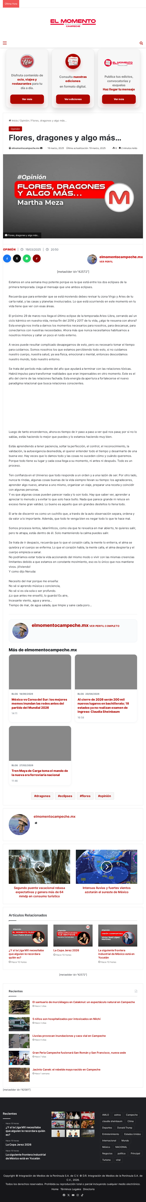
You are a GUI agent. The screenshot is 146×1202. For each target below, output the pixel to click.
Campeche (132, 1114)
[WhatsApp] (27, 258)
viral (118, 1159)
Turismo (106, 1159)
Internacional (109, 1140)
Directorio (89, 1189)
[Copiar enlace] (37, 258)
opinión (105, 796)
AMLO (105, 1114)
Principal (135, 1153)
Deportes (107, 1127)
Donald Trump (124, 1127)
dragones (43, 796)
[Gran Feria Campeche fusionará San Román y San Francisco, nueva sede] (19, 1058)
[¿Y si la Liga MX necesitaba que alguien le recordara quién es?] (28, 936)
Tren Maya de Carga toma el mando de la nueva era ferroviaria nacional (40, 773)
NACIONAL (121, 1147)
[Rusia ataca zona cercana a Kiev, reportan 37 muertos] (87, 1133)
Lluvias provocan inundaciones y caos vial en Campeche (69, 1035)
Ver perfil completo (104, 625)
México (106, 1147)
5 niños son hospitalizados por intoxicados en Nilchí (67, 1018)
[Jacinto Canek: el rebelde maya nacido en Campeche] (19, 1075)
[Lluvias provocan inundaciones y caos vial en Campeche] (19, 1041)
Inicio (14, 120)
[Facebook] (7, 258)
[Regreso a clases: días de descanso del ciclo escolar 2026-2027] (58, 1115)
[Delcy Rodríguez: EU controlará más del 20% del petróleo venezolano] (58, 1124)
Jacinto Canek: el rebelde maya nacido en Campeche (66, 1069)
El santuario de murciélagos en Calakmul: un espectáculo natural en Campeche (84, 1002)
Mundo (125, 1140)
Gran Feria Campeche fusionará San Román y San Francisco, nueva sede (79, 1052)
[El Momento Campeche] (73, 23)
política (121, 1153)
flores (86, 796)
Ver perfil (106, 261)
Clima (131, 1121)
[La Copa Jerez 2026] (72, 936)
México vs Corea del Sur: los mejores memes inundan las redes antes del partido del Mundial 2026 (39, 703)
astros (117, 1114)
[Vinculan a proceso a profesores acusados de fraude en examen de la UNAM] (73, 1133)
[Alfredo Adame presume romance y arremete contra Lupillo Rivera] (87, 1124)
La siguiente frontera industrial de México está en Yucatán (116, 954)
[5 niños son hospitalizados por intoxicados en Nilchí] (19, 1024)
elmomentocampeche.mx (26, 148)
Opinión (24, 120)
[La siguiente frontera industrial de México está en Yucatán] (117, 936)
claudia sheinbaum (112, 1121)
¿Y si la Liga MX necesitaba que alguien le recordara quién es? (26, 954)
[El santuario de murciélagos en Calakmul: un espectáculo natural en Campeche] (19, 1007)
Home (55, 1189)
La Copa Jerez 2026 (66, 950)
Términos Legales (70, 1189)
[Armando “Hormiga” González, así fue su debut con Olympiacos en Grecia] (87, 1115)
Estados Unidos (132, 1134)
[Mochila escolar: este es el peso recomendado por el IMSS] (58, 1133)
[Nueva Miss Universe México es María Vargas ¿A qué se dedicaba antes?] (73, 1115)
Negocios (107, 1153)
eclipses (66, 796)
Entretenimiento (110, 1134)
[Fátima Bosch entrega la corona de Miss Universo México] (73, 1124)
